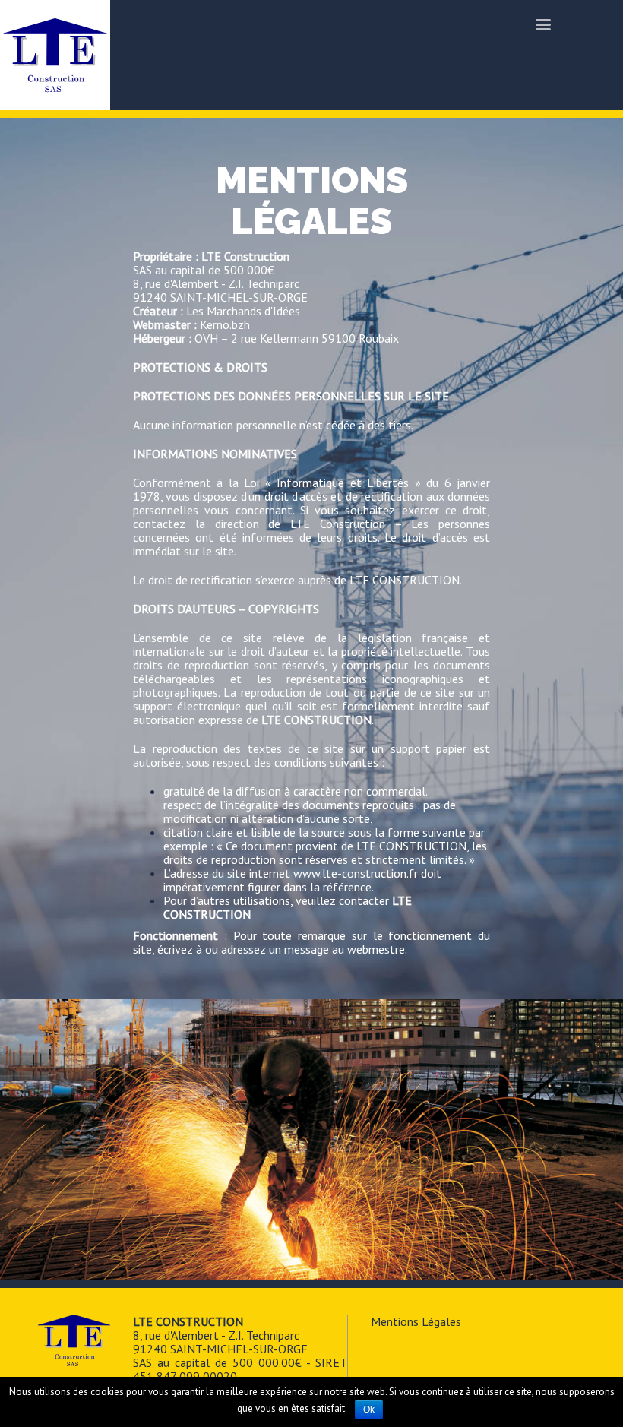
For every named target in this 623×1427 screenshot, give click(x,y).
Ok (369, 1409)
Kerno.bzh (225, 324)
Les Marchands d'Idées (243, 310)
